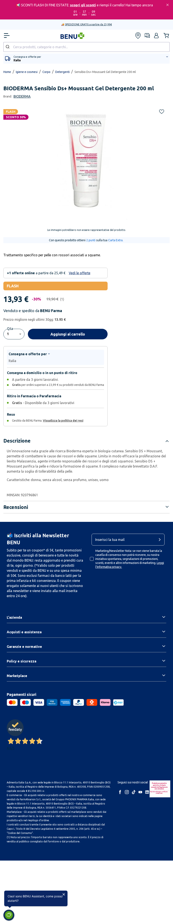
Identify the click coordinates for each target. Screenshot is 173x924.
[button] (156, 35)
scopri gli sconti (83, 5)
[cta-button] (160, 539)
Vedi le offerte (79, 273)
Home (7, 72)
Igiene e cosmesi (27, 72)
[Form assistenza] (147, 35)
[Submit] (8, 47)
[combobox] (86, 47)
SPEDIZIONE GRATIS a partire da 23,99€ (88, 24)
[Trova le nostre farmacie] (138, 35)
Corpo (46, 72)
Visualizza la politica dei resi (63, 420)
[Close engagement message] (64, 894)
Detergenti (62, 72)
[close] (167, 5)
